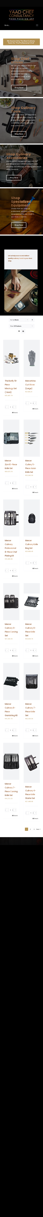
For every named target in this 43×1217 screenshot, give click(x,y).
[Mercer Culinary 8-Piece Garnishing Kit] (11, 681)
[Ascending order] (32, 320)
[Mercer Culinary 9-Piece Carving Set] (11, 601)
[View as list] (23, 331)
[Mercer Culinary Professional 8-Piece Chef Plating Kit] (11, 518)
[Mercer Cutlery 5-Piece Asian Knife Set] (32, 438)
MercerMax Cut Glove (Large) (30, 384)
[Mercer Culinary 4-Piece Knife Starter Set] (32, 763)
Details (16, 412)
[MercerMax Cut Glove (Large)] (32, 358)
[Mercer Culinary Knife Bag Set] (32, 518)
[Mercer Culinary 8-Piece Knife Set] (32, 601)
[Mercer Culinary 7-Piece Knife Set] (32, 681)
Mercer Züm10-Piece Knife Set (11, 464)
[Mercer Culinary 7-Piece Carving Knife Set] (11, 761)
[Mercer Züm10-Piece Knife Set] (11, 438)
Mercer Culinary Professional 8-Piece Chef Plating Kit (11, 548)
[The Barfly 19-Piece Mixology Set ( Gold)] (11, 358)
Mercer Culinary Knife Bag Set (31, 544)
